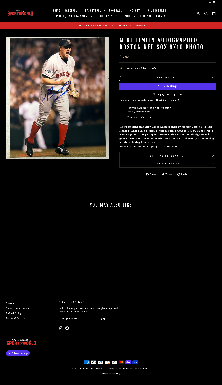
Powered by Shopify (111, 373)
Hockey (135, 10)
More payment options (168, 94)
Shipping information (168, 156)
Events (161, 16)
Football (116, 10)
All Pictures (157, 10)
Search (10, 303)
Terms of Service (15, 318)
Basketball (93, 10)
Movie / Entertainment (73, 16)
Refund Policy (13, 313)
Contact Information (17, 308)
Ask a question (167, 163)
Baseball (71, 10)
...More (127, 16)
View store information (139, 117)
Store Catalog (107, 16)
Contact (146, 16)
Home (56, 10)
